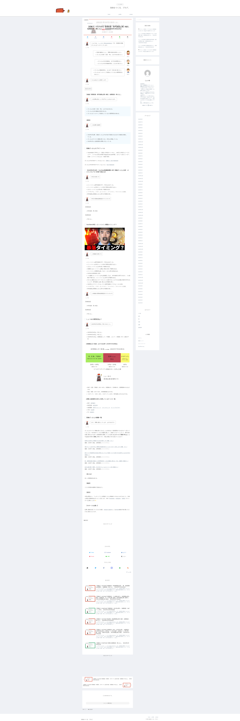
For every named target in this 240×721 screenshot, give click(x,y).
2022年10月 (140, 249)
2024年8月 (140, 187)
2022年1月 (140, 274)
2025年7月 (140, 155)
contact (156, 717)
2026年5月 (140, 127)
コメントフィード (141, 343)
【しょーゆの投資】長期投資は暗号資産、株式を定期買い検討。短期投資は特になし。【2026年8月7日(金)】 (147, 41)
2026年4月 (140, 130)
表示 (90, 88)
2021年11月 (140, 280)
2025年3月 (140, 167)
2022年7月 (140, 257)
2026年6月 (140, 124)
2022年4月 (140, 266)
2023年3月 (140, 235)
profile (153, 717)
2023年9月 (140, 218)
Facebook (112, 498)
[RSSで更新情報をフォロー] (128, 567)
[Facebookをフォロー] (103, 567)
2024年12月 (140, 175)
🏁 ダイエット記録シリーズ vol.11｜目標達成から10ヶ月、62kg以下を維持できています (147, 30)
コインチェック (106, 407)
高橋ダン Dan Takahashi (112, 160)
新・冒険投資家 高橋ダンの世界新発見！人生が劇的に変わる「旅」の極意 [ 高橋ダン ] (106, 461)
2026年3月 (140, 133)
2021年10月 (140, 283)
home (149, 717)
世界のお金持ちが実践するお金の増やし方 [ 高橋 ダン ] (99, 440)
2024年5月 (140, 195)
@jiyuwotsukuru (108, 43)
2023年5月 (140, 229)
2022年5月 (140, 263)
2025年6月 (140, 158)
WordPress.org (141, 346)
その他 (139, 313)
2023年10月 (140, 215)
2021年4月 (140, 300)
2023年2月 (140, 237)
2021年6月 (140, 294)
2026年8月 (140, 119)
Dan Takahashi (110, 164)
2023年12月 (140, 209)
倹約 (139, 316)
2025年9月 (140, 150)
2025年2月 (140, 170)
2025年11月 (140, 144)
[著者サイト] (87, 567)
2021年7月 (140, 291)
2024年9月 (140, 184)
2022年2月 (140, 271)
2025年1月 (140, 172)
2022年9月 (140, 252)
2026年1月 (140, 139)
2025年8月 (140, 153)
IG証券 (92, 409)
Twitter (123, 498)
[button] (158, 19)
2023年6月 (140, 226)
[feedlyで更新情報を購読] (120, 567)
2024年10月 (140, 181)
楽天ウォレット (97, 407)
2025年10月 (140, 147)
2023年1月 (140, 240)
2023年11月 (140, 212)
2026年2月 (140, 136)
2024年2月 (140, 203)
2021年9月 (140, 285)
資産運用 (86, 520)
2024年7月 (140, 189)
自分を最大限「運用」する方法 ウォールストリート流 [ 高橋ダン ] (101, 467)
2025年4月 (140, 164)
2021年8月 (140, 288)
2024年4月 (140, 198)
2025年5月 (140, 161)
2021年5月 (140, 297)
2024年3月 (140, 201)
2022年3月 (140, 268)
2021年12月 (140, 277)
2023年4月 (140, 232)
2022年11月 (140, 246)
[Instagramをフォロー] (112, 567)
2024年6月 (140, 192)
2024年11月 (140, 178)
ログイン (140, 338)
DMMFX (92, 412)
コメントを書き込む (107, 703)
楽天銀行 (93, 403)
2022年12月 (140, 243)
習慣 (139, 321)
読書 (139, 324)
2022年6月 (140, 260)
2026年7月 (140, 122)
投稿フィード (141, 340)
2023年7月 (140, 223)
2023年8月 (140, 220)
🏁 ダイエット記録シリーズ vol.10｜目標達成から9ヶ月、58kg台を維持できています (147, 50)
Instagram (118, 498)
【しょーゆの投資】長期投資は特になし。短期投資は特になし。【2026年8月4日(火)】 (147, 46)
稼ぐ (139, 319)
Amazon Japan (107, 509)
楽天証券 (95, 405)
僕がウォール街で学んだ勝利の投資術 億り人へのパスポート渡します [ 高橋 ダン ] (106, 446)
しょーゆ (100, 43)
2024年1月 (140, 206)
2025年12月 (140, 141)
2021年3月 (140, 302)
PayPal (117, 509)
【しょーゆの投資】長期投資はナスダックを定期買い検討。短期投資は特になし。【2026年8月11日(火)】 (147, 35)
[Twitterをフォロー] (95, 567)
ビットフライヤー (115, 407)
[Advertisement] (108, 533)
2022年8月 (140, 254)
